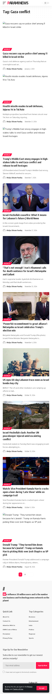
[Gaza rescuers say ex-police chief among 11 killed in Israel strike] (26, 36)
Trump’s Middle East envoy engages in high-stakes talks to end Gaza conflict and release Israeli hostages (25, 162)
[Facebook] (41, 683)
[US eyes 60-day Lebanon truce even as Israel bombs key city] (26, 362)
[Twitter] (44, 683)
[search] (39, 3)
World (7, 49)
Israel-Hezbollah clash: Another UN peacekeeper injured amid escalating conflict (22, 436)
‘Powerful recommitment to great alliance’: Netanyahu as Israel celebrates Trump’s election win (25, 327)
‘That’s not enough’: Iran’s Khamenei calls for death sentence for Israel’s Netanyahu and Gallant (24, 271)
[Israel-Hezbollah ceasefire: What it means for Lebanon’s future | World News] (26, 197)
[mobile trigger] (5, 3)
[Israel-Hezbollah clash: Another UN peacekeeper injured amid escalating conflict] (26, 415)
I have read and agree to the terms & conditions (20, 672)
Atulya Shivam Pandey (14, 69)
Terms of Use (18, 689)
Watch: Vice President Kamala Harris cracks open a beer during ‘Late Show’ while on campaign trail (26, 492)
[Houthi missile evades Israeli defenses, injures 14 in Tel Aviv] (26, 89)
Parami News (17, 3)
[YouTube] (47, 683)
